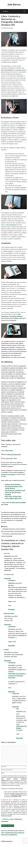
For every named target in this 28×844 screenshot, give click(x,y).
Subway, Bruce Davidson (12, 484)
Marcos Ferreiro (9, 613)
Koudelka (8, 494)
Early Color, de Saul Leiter (13, 496)
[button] (24, 11)
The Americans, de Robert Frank (15, 490)
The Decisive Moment (15, 316)
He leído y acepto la (11, 820)
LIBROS (4, 526)
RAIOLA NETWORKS (16, 795)
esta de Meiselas (11, 224)
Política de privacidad (6, 815)
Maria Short (9, 450)
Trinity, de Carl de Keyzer (13, 492)
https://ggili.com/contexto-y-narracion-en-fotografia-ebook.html (17, 675)
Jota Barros (14, 4)
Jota (17, 708)
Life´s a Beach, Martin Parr (13, 498)
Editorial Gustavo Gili (14, 454)
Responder (7, 578)
